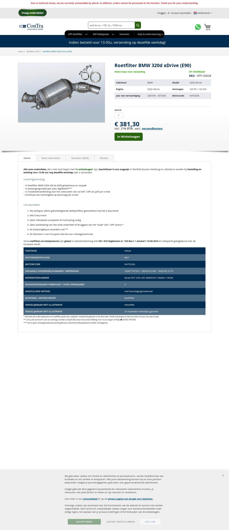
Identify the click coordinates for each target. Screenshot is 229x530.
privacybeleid (90, 498)
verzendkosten (152, 129)
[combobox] (114, 25)
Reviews (104, 158)
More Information (51, 158)
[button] (202, 13)
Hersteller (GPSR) (80, 158)
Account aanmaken (181, 12)
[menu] (114, 34)
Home (21, 51)
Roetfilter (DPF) (33, 51)
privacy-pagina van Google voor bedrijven (130, 498)
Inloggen (161, 12)
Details (27, 158)
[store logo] (31, 26)
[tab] (27, 158)
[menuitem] (76, 34)
